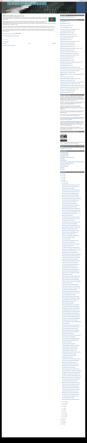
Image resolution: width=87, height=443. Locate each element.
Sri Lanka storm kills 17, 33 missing (68, 220)
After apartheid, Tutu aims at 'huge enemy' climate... (71, 216)
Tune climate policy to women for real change (70, 262)
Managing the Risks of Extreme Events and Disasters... (71, 281)
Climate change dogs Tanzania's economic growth (70, 296)
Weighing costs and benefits (65, 51)
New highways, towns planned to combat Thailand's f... (71, 318)
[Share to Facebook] (19, 33)
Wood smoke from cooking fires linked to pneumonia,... (71, 335)
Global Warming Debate (64, 152)
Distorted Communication (64, 92)
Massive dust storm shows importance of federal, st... (71, 384)
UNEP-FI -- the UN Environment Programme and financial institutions (72, 161)
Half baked (62, 21)
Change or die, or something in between (67, 88)
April (63, 411)
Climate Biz (70, 119)
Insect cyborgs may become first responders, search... (71, 211)
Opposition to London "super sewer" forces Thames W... (71, 377)
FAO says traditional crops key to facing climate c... (71, 304)
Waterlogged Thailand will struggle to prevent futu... (71, 399)
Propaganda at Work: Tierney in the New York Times (69, 87)
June (63, 408)
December (64, 181)
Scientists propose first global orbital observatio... (70, 193)
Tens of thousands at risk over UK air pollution (70, 319)
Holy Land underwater (64, 27)
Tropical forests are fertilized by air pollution (69, 380)
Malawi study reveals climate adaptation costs (70, 232)
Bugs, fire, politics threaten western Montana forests (71, 210)
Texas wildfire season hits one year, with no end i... (71, 309)
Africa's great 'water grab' (66, 238)
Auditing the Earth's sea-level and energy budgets (70, 387)
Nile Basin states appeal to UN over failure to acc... (71, 331)
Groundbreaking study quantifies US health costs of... (71, 373)
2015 (62, 173)
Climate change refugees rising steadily (69, 294)
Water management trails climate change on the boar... (71, 297)
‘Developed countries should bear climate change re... (71, 308)
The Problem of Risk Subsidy (65, 90)
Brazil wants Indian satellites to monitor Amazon (70, 363)
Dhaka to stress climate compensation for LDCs (70, 340)
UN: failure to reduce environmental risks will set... (70, 394)
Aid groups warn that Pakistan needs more (69, 362)
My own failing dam (63, 60)
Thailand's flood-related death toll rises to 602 (70, 265)
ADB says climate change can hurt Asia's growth (70, 196)
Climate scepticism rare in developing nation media (71, 338)
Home (29, 43)
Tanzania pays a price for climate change (69, 250)
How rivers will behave (66, 323)
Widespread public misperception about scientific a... (71, 255)
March (63, 413)
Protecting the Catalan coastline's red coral (69, 213)
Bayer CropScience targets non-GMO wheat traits (70, 194)
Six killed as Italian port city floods (68, 397)
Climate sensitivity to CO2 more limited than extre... (71, 225)
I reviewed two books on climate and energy (71, 121)
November (64, 183)
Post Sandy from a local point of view (66, 55)
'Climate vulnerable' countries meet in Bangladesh (70, 330)
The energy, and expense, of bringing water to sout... (71, 316)
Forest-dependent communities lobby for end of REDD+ (71, 198)
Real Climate (62, 169)
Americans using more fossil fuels (68, 333)
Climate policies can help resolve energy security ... (71, 326)
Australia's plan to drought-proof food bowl (69, 203)
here (64, 108)
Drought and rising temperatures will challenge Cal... (71, 243)
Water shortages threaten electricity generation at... (71, 205)
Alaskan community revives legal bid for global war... (71, 189)
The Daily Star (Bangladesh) (7, 17)
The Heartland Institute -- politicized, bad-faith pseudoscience (70, 74)
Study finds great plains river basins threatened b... (71, 277)
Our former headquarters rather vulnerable (67, 67)
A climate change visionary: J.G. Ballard (67, 83)
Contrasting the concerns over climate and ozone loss (71, 358)
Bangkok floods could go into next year (68, 301)
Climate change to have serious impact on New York (71, 257)
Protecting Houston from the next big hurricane (70, 259)
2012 (62, 178)
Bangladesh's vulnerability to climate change (69, 228)
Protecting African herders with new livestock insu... (71, 292)
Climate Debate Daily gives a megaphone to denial (68, 85)
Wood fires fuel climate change (67, 215)
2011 (62, 180)
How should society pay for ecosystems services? (70, 382)
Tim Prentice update (63, 65)
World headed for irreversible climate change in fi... (70, 365)
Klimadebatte (62, 158)
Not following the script (64, 25)
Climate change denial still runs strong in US (69, 201)
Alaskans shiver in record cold (67, 274)
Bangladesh (9, 35)
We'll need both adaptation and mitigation (67, 78)
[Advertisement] (65, 430)
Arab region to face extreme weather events (69, 206)
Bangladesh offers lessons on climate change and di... (71, 311)
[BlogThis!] (17, 33)
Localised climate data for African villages (69, 353)
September (64, 403)
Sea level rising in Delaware (67, 341)
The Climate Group (63, 160)
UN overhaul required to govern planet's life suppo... (71, 247)
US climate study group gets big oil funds (69, 355)
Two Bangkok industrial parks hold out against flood (71, 314)
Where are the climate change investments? (67, 48)
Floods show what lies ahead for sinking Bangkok (70, 360)
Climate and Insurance (64, 166)
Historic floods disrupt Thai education (68, 237)
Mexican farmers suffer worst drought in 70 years (70, 230)
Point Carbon (62, 167)
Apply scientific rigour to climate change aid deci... (70, 279)
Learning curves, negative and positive (66, 41)
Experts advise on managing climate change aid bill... (71, 287)
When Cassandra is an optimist (65, 36)
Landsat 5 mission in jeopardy (67, 282)
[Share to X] (18, 33)
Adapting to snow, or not (64, 72)
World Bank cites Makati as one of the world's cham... (71, 208)
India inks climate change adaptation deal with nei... (71, 270)
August (63, 404)
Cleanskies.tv (77, 115)
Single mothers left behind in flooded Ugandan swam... (71, 260)
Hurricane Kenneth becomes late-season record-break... (71, 254)
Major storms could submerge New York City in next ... (71, 291)
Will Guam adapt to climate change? (68, 188)
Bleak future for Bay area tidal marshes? (69, 233)
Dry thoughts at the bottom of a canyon (67, 29)
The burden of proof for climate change (68, 367)
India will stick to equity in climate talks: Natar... (70, 284)
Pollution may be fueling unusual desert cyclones (70, 385)
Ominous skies (62, 63)
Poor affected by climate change (67, 245)
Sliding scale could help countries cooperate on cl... (71, 313)
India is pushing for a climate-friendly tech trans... (70, 240)
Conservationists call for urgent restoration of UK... (70, 299)
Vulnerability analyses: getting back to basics (70, 348)
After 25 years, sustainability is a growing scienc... (70, 235)
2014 (62, 175)
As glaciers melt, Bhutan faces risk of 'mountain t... (71, 306)
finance (15, 35)
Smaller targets (62, 39)
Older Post (54, 43)
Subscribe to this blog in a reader (66, 148)
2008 (62, 422)
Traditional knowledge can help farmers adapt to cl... (71, 345)
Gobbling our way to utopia (64, 43)
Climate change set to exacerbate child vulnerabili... (71, 272)
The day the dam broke (64, 44)
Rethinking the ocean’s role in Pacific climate (70, 252)
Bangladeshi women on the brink (67, 357)
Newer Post (5, 43)
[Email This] (15, 33)
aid (5, 35)
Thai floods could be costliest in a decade (69, 289)
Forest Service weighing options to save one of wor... (71, 218)
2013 (62, 177)
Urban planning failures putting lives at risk (69, 350)
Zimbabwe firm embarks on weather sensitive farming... (71, 372)
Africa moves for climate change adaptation (69, 223)
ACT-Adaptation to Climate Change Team (67, 157)
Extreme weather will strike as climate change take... (71, 286)
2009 (62, 420)
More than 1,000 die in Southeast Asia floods (69, 346)
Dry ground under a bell (64, 56)
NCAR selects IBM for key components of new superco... (72, 370)
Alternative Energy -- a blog (65, 164)
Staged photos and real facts (65, 34)
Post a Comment (5, 41)
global (18, 35)
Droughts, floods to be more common (68, 242)
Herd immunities (63, 23)
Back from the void (63, 58)
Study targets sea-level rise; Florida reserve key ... (70, 269)
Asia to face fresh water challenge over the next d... (71, 264)
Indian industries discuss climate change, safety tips (71, 184)
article (82, 128)
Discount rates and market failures (66, 53)
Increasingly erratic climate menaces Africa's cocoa (71, 191)
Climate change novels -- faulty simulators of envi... (71, 368)
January (63, 416)
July (63, 406)
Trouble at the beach (63, 32)
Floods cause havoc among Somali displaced (70, 395)
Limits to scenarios (63, 76)
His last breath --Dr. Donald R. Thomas (66, 70)
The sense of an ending (64, 46)
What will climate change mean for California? (70, 267)
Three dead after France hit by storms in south (70, 390)
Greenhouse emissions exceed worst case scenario (71, 389)
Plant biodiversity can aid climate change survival (70, 392)
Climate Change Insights (64, 154)
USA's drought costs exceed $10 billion (69, 336)
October (63, 401)
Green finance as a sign (64, 80)
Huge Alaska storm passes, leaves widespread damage (71, 321)
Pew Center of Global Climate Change (66, 163)
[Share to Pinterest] (20, 33)
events (12, 35)
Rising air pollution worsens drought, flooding (69, 328)
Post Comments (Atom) (11, 45)
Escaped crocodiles (63, 37)
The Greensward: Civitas (64, 155)
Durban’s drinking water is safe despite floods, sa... (71, 186)
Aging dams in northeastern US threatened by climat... (71, 375)
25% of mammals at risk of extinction (68, 343)
